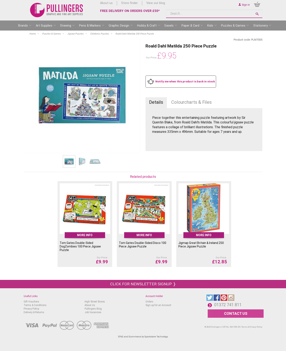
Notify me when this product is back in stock (185, 81)
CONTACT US (235, 313)
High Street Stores (95, 301)
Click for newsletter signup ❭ (143, 284)
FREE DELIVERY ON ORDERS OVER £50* (130, 11)
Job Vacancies (93, 312)
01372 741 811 (228, 304)
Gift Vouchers (31, 301)
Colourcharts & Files (191, 102)
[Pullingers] (57, 10)
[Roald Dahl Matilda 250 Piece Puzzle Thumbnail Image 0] (69, 161)
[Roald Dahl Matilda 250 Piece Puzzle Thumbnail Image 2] (95, 161)
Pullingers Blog (93, 308)
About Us (90, 305)
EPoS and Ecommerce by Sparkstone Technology (143, 336)
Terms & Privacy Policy (251, 327)
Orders (149, 301)
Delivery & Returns (34, 312)
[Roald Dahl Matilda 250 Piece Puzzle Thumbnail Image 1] (82, 161)
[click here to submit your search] (257, 14)
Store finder (129, 3)
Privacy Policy (31, 308)
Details (156, 102)
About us (106, 3)
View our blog (155, 3)
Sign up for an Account (158, 305)
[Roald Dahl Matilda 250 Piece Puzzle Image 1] (82, 95)
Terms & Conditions (35, 305)
